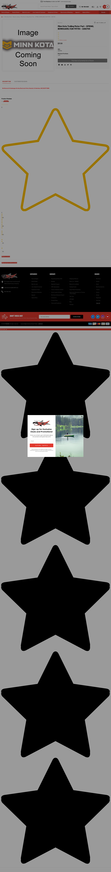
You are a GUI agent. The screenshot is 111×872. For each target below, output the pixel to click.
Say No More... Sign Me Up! (41, 445)
